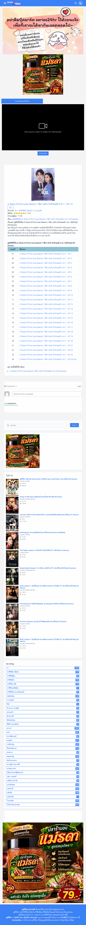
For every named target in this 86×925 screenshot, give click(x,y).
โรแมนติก (38, 210)
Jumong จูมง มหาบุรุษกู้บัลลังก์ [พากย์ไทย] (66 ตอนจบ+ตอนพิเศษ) (42, 532)
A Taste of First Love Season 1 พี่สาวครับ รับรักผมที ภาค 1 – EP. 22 (46, 350)
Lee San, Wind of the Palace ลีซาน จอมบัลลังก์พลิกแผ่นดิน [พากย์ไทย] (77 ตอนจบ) (49, 515)
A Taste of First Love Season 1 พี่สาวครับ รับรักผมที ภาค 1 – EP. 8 (46, 286)
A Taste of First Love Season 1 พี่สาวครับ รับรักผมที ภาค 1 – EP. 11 (46, 299)
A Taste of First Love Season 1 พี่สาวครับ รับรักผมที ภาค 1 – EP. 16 (46, 322)
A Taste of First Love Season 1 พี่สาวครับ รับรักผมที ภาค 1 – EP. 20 (46, 341)
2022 (10, 208)
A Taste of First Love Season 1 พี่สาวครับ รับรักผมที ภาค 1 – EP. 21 (46, 345)
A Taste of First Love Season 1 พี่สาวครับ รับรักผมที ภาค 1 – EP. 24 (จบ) (48, 359)
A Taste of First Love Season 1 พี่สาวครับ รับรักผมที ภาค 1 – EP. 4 (46, 267)
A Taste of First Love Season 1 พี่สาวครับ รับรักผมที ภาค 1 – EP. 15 (46, 318)
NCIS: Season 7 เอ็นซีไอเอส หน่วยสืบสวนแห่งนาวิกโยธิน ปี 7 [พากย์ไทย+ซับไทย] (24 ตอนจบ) (49, 640)
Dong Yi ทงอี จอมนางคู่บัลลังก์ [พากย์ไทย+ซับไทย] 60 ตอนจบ (41, 497)
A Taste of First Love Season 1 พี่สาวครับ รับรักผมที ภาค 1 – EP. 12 (46, 304)
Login (79, 386)
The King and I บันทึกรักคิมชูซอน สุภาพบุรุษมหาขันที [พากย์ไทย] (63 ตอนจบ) (47, 604)
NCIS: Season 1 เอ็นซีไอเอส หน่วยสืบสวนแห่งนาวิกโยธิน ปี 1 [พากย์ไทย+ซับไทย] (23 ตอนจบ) (49, 587)
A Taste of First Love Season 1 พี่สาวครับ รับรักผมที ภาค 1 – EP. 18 (46, 331)
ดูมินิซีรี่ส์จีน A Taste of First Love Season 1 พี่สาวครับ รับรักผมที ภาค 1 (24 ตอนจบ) (45, 219)
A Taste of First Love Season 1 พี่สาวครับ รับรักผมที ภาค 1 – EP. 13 (46, 309)
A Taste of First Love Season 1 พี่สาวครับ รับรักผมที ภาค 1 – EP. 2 (46, 258)
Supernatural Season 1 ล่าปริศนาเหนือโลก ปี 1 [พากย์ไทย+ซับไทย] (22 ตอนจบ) (48, 568)
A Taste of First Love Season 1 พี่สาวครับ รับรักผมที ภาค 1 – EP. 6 (46, 276)
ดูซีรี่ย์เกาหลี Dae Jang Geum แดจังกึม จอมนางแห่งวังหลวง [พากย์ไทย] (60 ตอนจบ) (48, 479)
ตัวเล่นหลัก (43, 153)
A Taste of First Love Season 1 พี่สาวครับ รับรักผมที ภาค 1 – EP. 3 (46, 263)
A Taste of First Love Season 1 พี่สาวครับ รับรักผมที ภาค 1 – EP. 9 (46, 290)
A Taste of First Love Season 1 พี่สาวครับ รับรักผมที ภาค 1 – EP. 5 (46, 272)
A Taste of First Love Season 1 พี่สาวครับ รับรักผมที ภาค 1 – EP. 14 (40, 204)
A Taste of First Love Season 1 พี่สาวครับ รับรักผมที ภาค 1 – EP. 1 (46, 254)
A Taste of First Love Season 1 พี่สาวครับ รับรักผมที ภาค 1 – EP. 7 (46, 281)
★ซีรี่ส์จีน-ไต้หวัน (25, 210)
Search (74, 425)
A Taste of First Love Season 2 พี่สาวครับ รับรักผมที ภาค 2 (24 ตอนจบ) (38, 371)
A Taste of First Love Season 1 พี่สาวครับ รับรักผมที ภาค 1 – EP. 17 (46, 327)
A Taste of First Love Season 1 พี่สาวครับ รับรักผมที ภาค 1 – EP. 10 (46, 295)
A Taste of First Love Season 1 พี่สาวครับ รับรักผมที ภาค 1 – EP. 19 (46, 336)
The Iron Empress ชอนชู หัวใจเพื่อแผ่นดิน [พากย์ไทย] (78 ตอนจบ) (43, 621)
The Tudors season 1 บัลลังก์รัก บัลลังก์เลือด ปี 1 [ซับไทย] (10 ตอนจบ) (44, 550)
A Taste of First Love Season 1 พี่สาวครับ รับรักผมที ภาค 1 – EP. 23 (46, 354)
